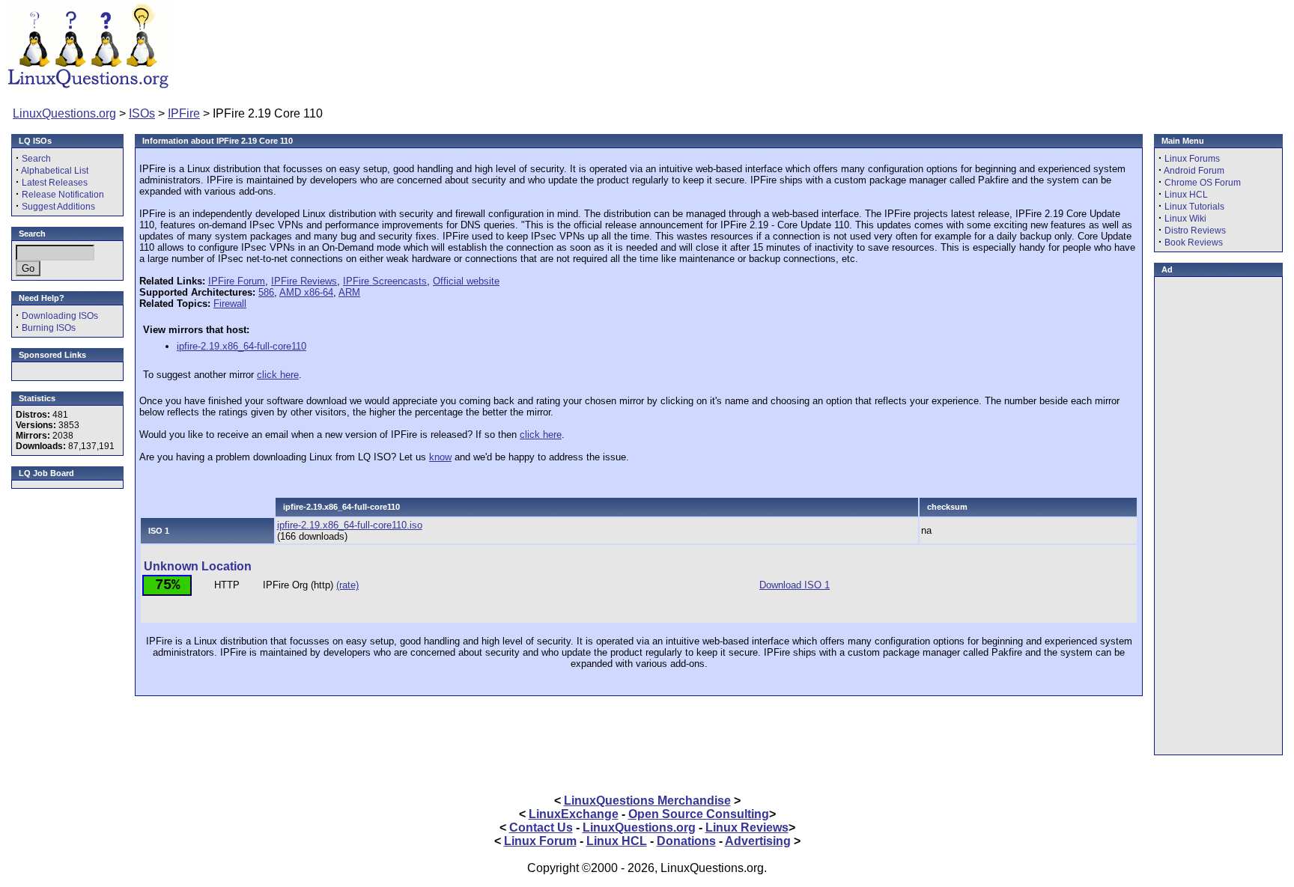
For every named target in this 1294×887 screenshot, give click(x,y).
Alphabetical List (54, 170)
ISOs (142, 113)
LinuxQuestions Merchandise (647, 800)
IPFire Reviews (304, 281)
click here (278, 374)
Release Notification (63, 194)
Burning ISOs (49, 328)
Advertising (758, 841)
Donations (686, 841)
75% (167, 585)
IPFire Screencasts (385, 281)
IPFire (184, 113)
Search (36, 158)
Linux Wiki (1185, 218)
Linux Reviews (747, 827)
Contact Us (541, 827)
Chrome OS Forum (1202, 182)
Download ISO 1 (794, 585)
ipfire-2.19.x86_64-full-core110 (241, 346)
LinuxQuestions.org (64, 113)
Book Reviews (1193, 242)
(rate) (347, 585)
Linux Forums (1192, 158)
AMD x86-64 (306, 292)
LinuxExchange (574, 814)
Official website (466, 281)
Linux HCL (1186, 194)
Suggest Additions (58, 206)
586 (266, 292)
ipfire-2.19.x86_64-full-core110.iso (349, 525)
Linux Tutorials (1194, 206)
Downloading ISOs (60, 316)
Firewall (229, 303)
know (440, 457)
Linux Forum (540, 841)
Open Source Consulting (698, 814)
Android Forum (1194, 170)
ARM (349, 292)
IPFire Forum (236, 281)
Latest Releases (55, 182)
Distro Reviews (1195, 230)
